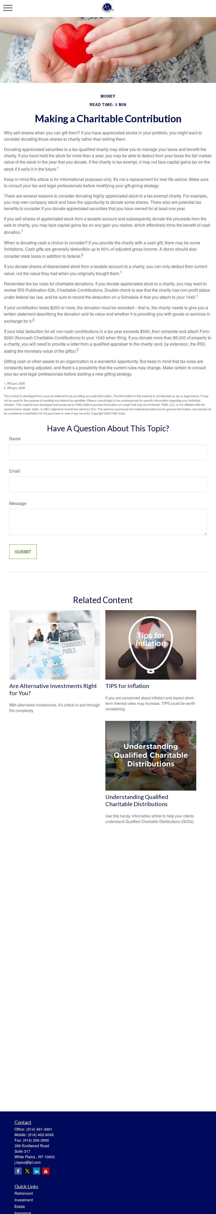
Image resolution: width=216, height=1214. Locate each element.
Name (15, 439)
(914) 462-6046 (41, 1134)
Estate (19, 1206)
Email (14, 471)
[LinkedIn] (36, 1171)
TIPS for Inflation (127, 685)
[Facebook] (18, 1171)
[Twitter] (27, 1171)
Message (17, 503)
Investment (23, 1199)
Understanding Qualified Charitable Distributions (136, 800)
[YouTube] (45, 1171)
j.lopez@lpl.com (27, 1162)
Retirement (23, 1193)
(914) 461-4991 (39, 1129)
